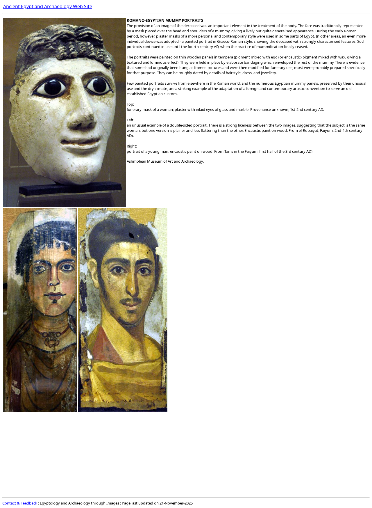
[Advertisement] (176, 454)
